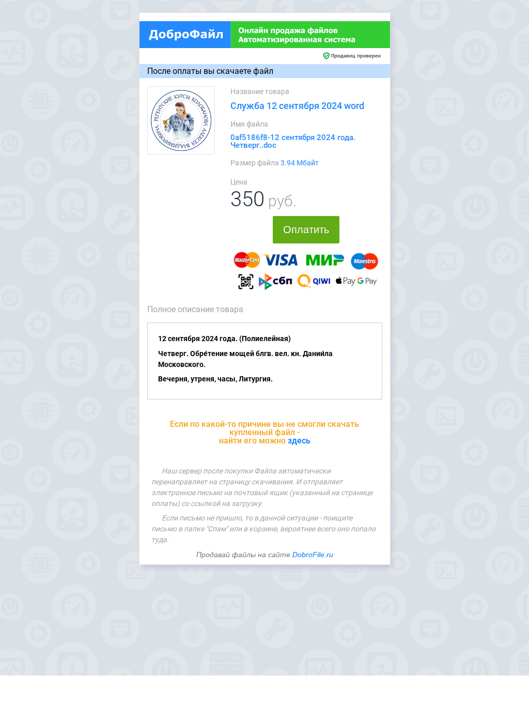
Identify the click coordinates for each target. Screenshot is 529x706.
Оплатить (306, 229)
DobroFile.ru (312, 554)
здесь (299, 441)
